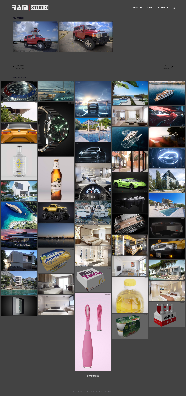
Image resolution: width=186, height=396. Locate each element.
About (150, 7)
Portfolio (137, 7)
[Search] (174, 8)
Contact (163, 7)
